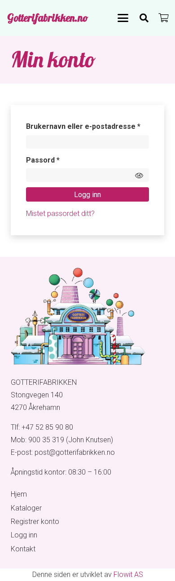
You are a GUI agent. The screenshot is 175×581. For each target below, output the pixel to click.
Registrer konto (35, 521)
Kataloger (26, 508)
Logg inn (87, 194)
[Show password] (139, 175)
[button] (123, 18)
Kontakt (23, 549)
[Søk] (144, 18)
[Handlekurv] (164, 18)
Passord (57, 159)
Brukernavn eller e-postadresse (87, 126)
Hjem (19, 494)
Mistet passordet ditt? (60, 213)
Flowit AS (128, 574)
